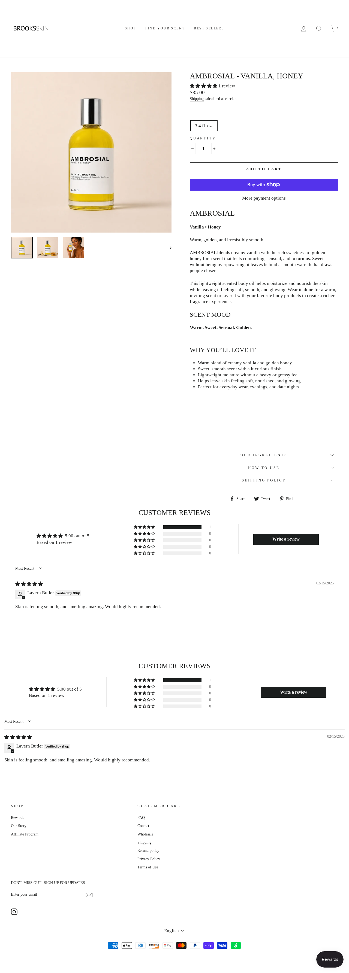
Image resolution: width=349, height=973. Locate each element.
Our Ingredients (263, 455)
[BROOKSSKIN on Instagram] (14, 911)
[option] (91, 152)
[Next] (168, 247)
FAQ (141, 817)
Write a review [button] (286, 539)
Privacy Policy (148, 859)
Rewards (17, 817)
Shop (130, 28)
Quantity (203, 138)
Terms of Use (147, 867)
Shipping (197, 98)
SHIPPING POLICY (264, 480)
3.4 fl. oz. (204, 125)
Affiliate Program (24, 834)
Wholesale (145, 834)
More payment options (264, 198)
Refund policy (148, 850)
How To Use (263, 468)
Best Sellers (209, 28)
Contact (143, 825)
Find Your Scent (165, 28)
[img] (29, 584)
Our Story (18, 825)
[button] (204, 86)
